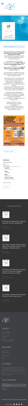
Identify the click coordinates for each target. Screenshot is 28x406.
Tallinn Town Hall (6, 227)
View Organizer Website (9, 179)
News (3, 353)
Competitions (14, 166)
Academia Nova (5, 350)
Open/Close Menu (2, 3)
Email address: (5, 383)
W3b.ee (24, 399)
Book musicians (5, 355)
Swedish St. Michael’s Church (9, 277)
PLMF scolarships (6, 352)
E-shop (3, 357)
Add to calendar (10, 151)
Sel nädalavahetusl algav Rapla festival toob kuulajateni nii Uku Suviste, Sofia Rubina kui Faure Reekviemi (14, 370)
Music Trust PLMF (8, 169)
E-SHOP (4, 358)
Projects (18, 166)
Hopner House (6, 35)
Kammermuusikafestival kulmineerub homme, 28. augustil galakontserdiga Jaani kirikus (12, 368)
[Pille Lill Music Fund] (11, 7)
